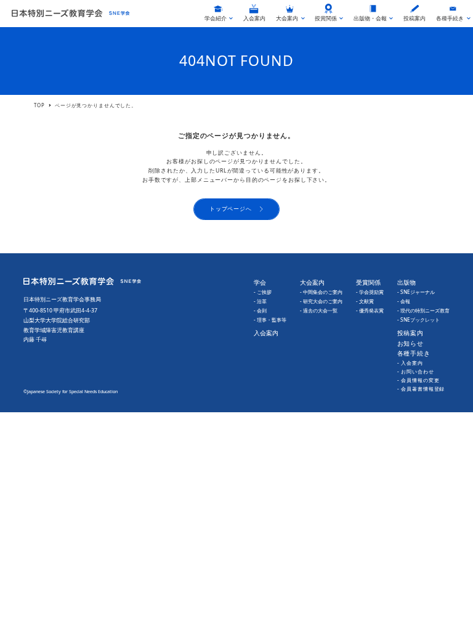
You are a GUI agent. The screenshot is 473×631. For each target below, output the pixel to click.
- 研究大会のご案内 (321, 301)
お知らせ (410, 343)
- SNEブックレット (418, 319)
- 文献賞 (365, 301)
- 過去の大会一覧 (319, 310)
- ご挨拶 (263, 291)
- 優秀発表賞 (370, 310)
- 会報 (403, 301)
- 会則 (260, 310)
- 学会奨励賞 (370, 291)
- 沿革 (260, 301)
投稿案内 (410, 332)
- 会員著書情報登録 (421, 388)
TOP (39, 105)
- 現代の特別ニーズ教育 (423, 310)
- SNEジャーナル (416, 291)
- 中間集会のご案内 (321, 291)
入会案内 (266, 332)
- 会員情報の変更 (418, 380)
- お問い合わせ (415, 371)
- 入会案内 (410, 362)
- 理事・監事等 (270, 319)
